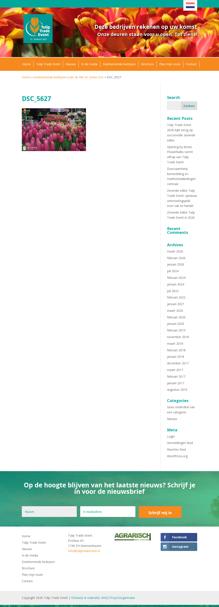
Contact (191, 64)
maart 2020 (175, 311)
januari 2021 (175, 304)
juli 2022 (173, 291)
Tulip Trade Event (48, 64)
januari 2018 (175, 357)
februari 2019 (176, 330)
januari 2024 (175, 284)
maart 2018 (175, 343)
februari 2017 (176, 376)
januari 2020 (175, 324)
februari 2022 (176, 297)
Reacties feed (176, 449)
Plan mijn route (170, 64)
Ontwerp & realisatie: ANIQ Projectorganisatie (103, 598)
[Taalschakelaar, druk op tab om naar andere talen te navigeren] (190, 5)
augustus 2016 (177, 389)
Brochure (147, 64)
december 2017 (178, 363)
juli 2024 (173, 271)
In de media (89, 64)
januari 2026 (175, 264)
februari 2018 (176, 350)
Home (26, 64)
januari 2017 (175, 383)
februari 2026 (176, 258)
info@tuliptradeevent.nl (84, 551)
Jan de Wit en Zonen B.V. (87, 77)
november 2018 (178, 337)
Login (171, 436)
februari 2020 (176, 317)
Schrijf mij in (160, 512)
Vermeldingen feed (180, 443)
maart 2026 (175, 251)
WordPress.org (177, 456)
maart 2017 (175, 370)
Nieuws (71, 64)
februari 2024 (176, 278)
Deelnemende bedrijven (119, 64)
